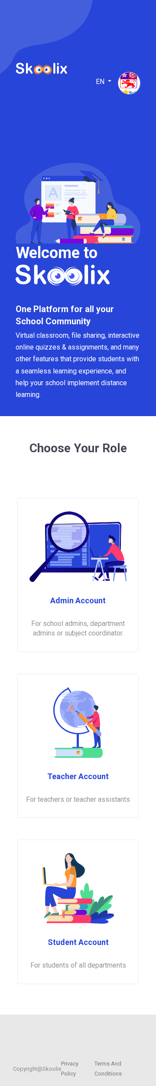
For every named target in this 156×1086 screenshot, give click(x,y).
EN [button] (101, 81)
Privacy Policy (69, 1068)
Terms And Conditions (108, 1068)
